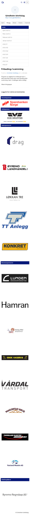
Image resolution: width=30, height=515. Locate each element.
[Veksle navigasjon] (27, 2)
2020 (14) (5, 61)
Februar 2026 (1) (7, 37)
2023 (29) (5, 51)
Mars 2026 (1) (6, 34)
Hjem (2, 23)
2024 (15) (5, 47)
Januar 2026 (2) (7, 40)
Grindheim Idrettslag (12, 73)
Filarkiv (20, 23)
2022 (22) (5, 54)
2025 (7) (5, 44)
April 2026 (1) (6, 30)
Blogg (8, 23)
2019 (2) (5, 64)
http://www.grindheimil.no (13, 18)
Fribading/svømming (12, 69)
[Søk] (21, 2)
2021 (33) (5, 57)
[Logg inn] (24, 2)
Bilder (14, 23)
